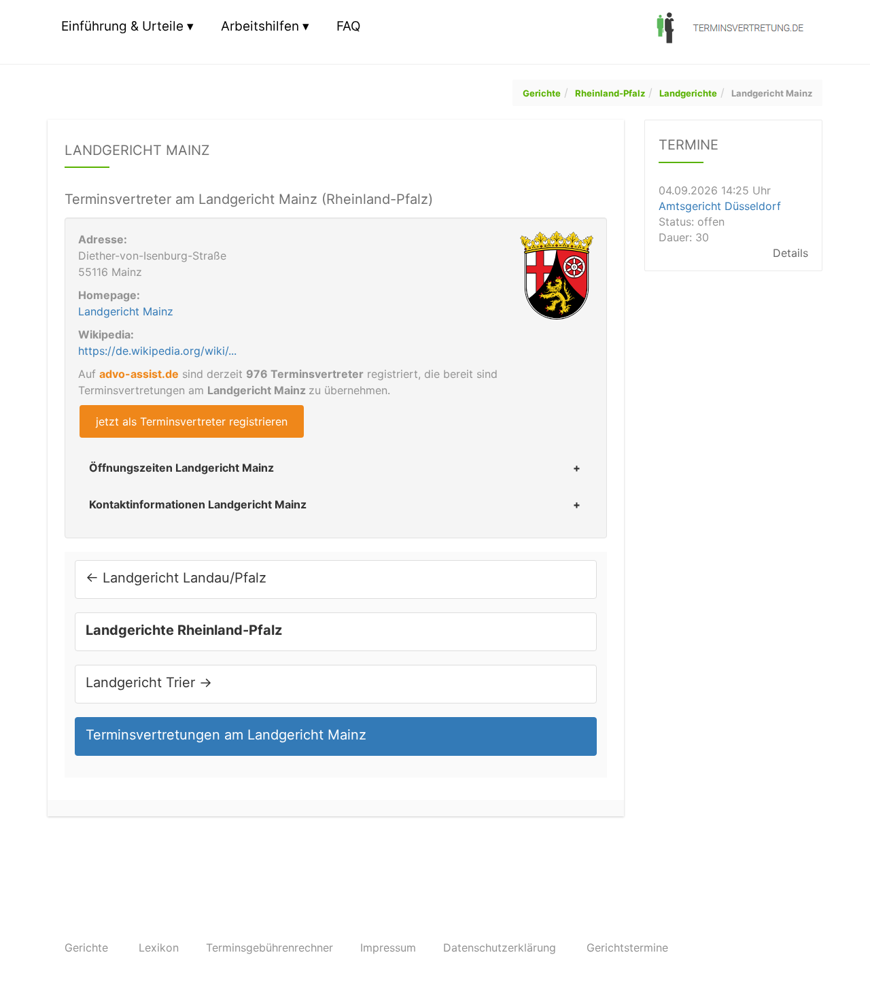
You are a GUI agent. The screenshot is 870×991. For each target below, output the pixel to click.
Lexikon (159, 947)
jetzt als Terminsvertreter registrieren (192, 421)
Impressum (388, 947)
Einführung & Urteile (122, 26)
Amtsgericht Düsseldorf (720, 206)
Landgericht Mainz (771, 93)
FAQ (348, 26)
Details (790, 252)
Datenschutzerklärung (499, 947)
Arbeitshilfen (260, 26)
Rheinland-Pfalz (610, 93)
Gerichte (542, 93)
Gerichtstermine (627, 947)
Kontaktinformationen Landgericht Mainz (198, 504)
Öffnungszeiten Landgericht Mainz (181, 467)
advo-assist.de (139, 374)
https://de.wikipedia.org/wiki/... (157, 351)
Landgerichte (688, 93)
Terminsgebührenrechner (269, 947)
